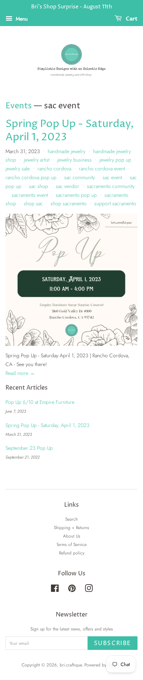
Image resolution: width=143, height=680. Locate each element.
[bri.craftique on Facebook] (55, 590)
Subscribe (112, 643)
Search (71, 519)
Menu (20, 18)
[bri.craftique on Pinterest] (72, 590)
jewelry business (74, 159)
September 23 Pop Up (29, 448)
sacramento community (111, 186)
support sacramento (115, 203)
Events (19, 106)
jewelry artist (37, 159)
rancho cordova (54, 168)
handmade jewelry (66, 151)
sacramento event (30, 195)
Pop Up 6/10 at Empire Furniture (40, 402)
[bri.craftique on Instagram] (89, 590)
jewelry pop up (115, 159)
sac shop (38, 186)
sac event (112, 177)
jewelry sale (18, 168)
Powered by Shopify (102, 665)
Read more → (20, 373)
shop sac (33, 203)
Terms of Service (71, 544)
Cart (131, 18)
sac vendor (67, 186)
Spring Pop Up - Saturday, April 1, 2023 (69, 130)
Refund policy (71, 553)
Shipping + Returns (71, 527)
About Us (71, 536)
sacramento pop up (76, 195)
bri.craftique (71, 665)
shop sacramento (69, 203)
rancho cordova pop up (31, 177)
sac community (79, 177)
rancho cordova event (102, 168)
